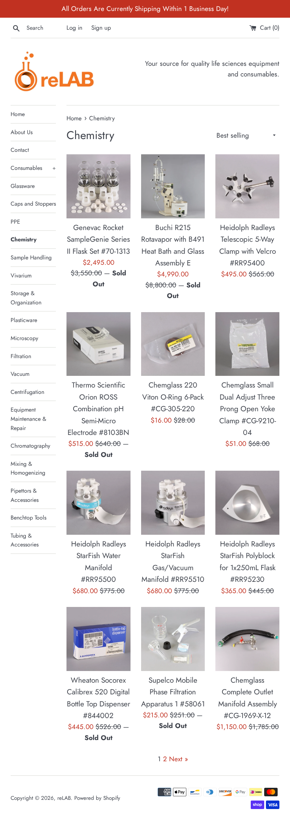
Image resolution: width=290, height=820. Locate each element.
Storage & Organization (26, 297)
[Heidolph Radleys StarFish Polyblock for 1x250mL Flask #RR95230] (247, 503)
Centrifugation (27, 392)
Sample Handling (31, 257)
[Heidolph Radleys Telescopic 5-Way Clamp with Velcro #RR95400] (247, 186)
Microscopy (24, 338)
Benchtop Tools (28, 518)
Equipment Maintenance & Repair (28, 419)
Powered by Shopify (97, 798)
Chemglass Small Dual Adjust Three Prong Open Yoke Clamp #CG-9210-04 (247, 409)
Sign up (101, 27)
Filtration (21, 356)
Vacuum (20, 374)
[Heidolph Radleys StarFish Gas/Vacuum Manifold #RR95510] (173, 503)
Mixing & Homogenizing (28, 468)
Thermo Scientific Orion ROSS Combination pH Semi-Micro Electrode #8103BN (98, 409)
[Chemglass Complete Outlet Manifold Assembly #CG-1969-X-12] (247, 639)
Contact (20, 150)
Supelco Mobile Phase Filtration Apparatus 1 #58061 (173, 692)
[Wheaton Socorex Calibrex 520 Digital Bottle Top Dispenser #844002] (98, 639)
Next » (178, 759)
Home (18, 114)
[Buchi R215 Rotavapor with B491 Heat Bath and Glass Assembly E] (173, 186)
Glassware (23, 186)
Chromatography (30, 446)
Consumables (33, 168)
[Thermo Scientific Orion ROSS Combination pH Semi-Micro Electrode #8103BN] (98, 344)
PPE (15, 222)
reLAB (64, 798)
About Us (22, 132)
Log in (74, 27)
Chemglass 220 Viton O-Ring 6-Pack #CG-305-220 (173, 397)
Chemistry (23, 239)
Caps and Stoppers (33, 204)
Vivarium (21, 275)
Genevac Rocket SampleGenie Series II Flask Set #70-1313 (98, 239)
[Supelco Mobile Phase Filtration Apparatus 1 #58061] (173, 639)
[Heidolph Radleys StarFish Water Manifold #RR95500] (98, 503)
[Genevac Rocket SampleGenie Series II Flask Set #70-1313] (98, 186)
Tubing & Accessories (25, 540)
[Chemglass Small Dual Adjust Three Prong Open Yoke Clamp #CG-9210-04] (247, 344)
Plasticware (24, 320)
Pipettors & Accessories (25, 495)
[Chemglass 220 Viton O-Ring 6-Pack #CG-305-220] (173, 344)
